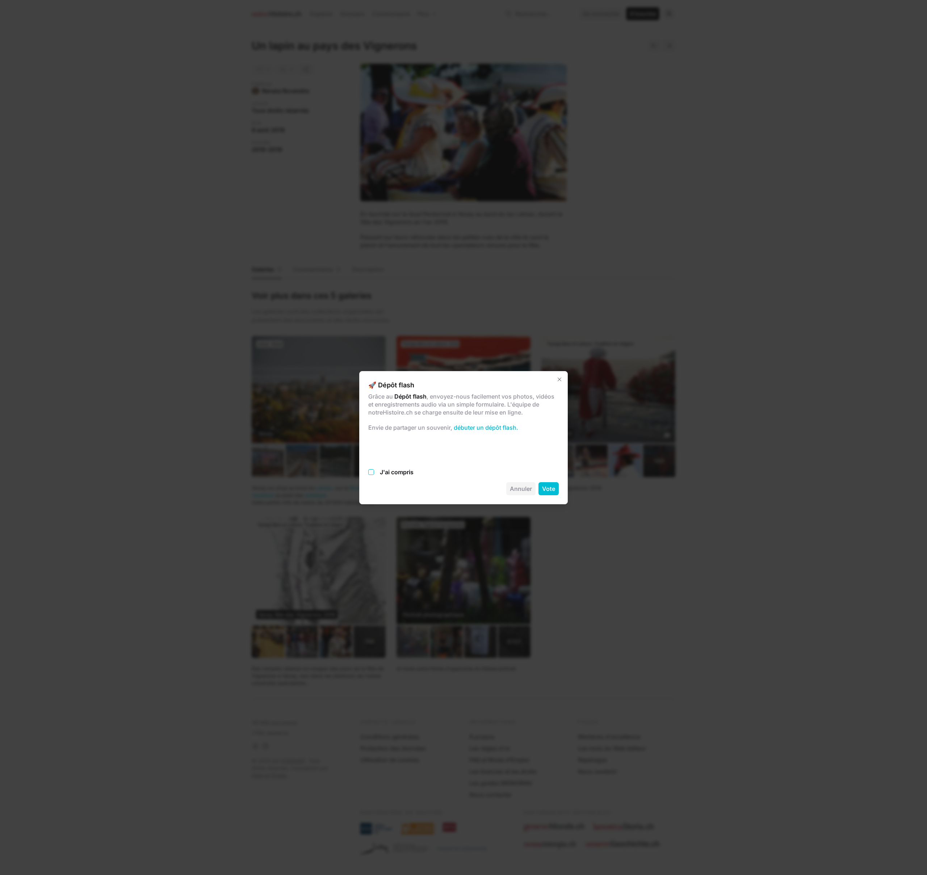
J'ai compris (397, 472)
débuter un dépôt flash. (485, 427)
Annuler (521, 488)
